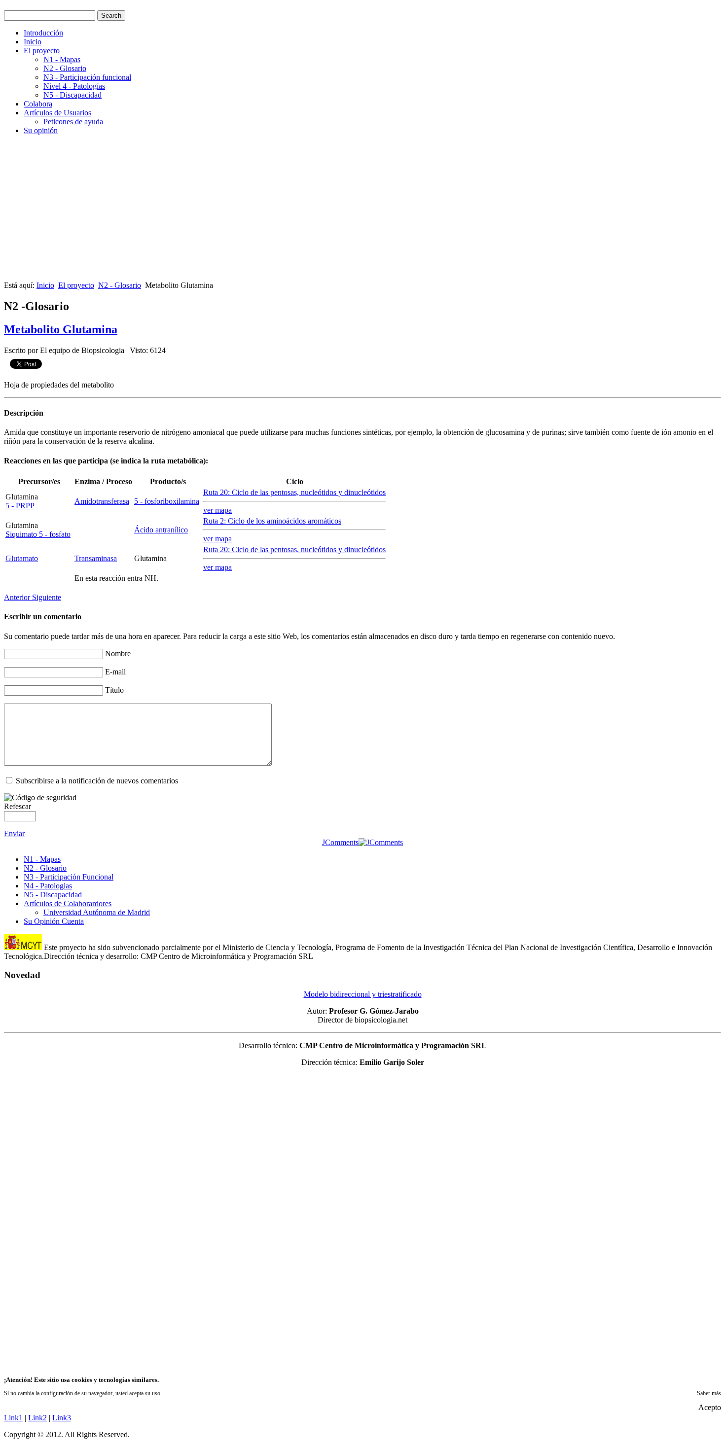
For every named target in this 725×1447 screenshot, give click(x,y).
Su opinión (41, 130)
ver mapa (217, 510)
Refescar (17, 806)
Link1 (13, 1417)
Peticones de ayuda (73, 121)
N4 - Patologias (48, 886)
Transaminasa (95, 558)
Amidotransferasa (101, 501)
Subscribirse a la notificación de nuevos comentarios (97, 780)
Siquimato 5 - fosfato (38, 534)
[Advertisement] (300, 212)
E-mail (115, 672)
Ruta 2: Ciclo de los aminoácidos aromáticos (272, 521)
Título (114, 690)
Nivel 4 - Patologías (74, 86)
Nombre (118, 653)
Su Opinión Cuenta (54, 921)
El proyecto (42, 50)
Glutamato (21, 558)
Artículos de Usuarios (57, 112)
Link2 (37, 1417)
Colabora (38, 104)
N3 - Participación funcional (87, 77)
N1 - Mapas (61, 59)
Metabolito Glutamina (60, 329)
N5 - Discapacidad (72, 95)
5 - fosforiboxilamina (166, 501)
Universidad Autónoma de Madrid (96, 912)
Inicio (32, 41)
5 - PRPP (20, 505)
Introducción (43, 33)
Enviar (14, 833)
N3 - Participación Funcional (68, 877)
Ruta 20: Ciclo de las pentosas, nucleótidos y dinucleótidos (294, 492)
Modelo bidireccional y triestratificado (363, 994)
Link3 (61, 1417)
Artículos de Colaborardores (67, 903)
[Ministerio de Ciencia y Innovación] (23, 947)
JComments (340, 842)
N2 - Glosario (64, 68)
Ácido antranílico (161, 530)
